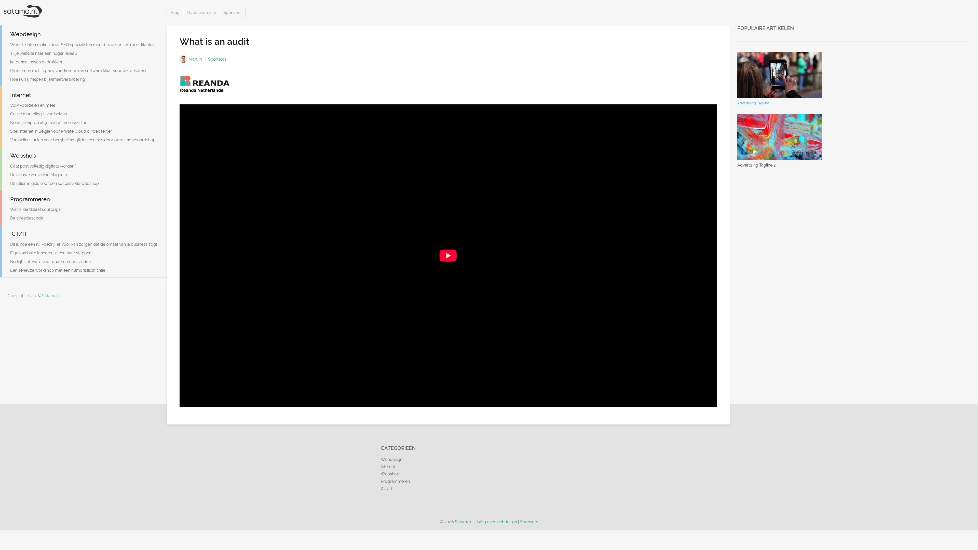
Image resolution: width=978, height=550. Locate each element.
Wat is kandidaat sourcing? (35, 209)
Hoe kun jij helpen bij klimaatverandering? (48, 79)
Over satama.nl (201, 12)
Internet (20, 95)
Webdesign (25, 34)
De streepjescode (26, 218)
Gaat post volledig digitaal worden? (43, 166)
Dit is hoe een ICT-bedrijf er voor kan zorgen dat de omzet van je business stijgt (83, 244)
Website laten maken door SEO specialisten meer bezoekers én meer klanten (82, 44)
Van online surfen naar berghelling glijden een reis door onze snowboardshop (83, 140)
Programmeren (30, 199)
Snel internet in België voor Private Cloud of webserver (61, 131)
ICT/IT (19, 233)
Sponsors (232, 12)
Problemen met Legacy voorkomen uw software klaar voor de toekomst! (78, 70)
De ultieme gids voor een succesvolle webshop (54, 183)
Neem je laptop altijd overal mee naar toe (48, 122)
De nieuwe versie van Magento (38, 174)
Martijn (195, 59)
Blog (175, 12)
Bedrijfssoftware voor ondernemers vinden (50, 261)
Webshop (23, 155)
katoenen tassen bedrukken (36, 62)
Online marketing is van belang (38, 114)
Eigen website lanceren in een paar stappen (50, 253)
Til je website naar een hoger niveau (43, 53)
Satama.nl (51, 295)
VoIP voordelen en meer (33, 105)
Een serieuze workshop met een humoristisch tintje (57, 270)
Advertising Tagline (753, 103)
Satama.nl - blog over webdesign (486, 521)
